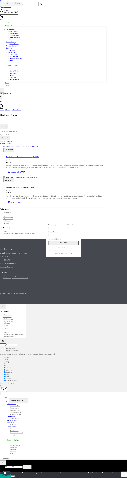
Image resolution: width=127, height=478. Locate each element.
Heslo (53, 232)
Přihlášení (63, 243)
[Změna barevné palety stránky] (7, 473)
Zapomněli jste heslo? (63, 247)
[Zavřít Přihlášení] (3, 341)
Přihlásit (70, 253)
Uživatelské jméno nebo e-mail (60, 225)
